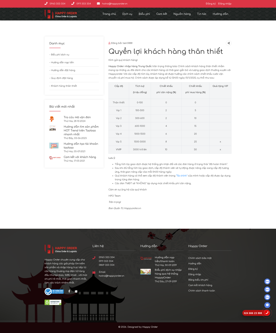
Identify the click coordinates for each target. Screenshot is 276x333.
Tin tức (201, 14)
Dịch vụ (127, 14)
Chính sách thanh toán (201, 291)
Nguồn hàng (182, 14)
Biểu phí (144, 14)
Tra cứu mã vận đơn (77, 117)
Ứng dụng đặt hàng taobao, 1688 (207, 304)
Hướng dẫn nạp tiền (62, 62)
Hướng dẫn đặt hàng (63, 70)
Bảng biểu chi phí (198, 280)
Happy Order (150, 327)
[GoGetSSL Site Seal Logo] (53, 302)
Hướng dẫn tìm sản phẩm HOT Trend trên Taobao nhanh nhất (81, 130)
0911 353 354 (83, 4)
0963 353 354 (57, 4)
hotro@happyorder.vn (114, 4)
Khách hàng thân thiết (64, 86)
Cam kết (161, 14)
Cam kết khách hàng (200, 285)
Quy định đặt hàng (62, 78)
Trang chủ (109, 14)
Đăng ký (211, 3)
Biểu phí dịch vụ (60, 55)
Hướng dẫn (220, 14)
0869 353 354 (106, 265)
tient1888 (127, 43)
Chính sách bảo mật (200, 258)
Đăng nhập (224, 3)
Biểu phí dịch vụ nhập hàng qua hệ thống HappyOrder (168, 274)
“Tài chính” (181, 176)
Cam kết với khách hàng (80, 157)
